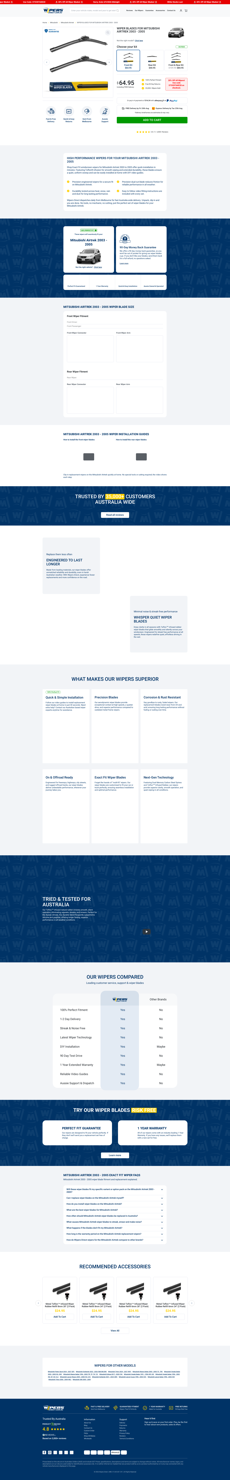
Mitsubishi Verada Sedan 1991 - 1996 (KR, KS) (139, 1374)
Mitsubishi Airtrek (67, 22)
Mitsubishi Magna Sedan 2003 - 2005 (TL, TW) (148, 1372)
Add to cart (152, 120)
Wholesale (88, 1438)
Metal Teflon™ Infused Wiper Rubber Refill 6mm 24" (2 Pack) (170, 1305)
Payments (123, 1425)
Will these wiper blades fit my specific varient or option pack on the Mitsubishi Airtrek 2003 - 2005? (110, 1191)
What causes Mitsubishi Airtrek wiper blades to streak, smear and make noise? (104, 1222)
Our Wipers (139, 10)
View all (115, 1330)
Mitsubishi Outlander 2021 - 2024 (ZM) (105, 1377)
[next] (192, 1303)
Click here (139, 41)
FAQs (86, 1433)
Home (45, 22)
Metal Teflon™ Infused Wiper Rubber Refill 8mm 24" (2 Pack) (97, 1305)
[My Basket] (185, 10)
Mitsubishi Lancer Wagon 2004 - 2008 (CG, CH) (75, 1377)
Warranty (122, 1430)
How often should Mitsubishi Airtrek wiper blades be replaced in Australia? (102, 1216)
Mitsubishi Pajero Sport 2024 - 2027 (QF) (61, 1372)
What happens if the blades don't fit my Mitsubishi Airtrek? (94, 1228)
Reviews (129, 10)
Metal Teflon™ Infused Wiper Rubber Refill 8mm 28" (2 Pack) (60, 1305)
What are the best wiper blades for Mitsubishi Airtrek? (92, 1210)
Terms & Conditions (126, 1438)
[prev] (38, 1303)
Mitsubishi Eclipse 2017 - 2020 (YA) (111, 1374)
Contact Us (171, 10)
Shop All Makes (89, 1436)
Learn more (124, 263)
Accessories (160, 10)
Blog (85, 1425)
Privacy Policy (124, 1433)
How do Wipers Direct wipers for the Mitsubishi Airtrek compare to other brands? (104, 1240)
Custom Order (89, 1430)
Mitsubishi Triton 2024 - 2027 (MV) (119, 1372)
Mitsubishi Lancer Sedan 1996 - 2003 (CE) (161, 1377)
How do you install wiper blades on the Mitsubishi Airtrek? (94, 1204)
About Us (87, 1423)
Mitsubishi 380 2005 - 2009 (82, 1379)
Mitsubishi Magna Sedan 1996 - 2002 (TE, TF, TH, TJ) (80, 1374)
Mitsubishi (54, 22)
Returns (122, 1428)
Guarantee (149, 10)
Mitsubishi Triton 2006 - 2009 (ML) (60, 1379)
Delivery (122, 1423)
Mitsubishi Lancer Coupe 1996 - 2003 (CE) (133, 1377)
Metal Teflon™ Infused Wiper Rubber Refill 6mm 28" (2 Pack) (134, 1305)
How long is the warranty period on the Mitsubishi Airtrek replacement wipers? (103, 1234)
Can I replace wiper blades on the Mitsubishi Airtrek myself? (95, 1198)
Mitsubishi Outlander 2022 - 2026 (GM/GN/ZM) (91, 1372)
